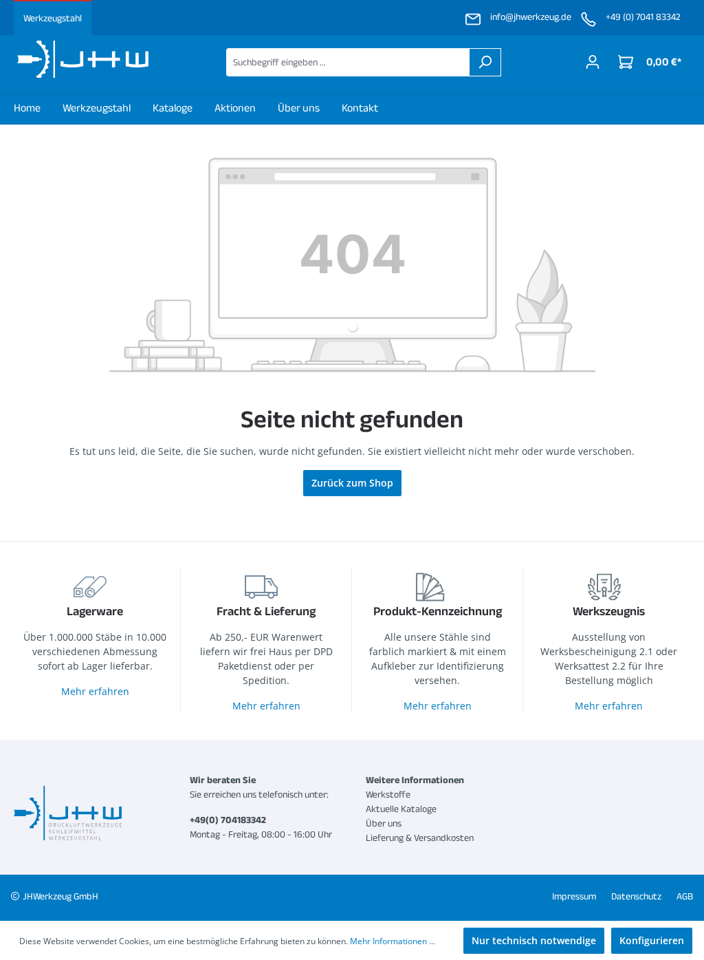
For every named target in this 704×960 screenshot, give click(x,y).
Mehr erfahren (95, 691)
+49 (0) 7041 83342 (643, 16)
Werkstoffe (388, 794)
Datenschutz (636, 896)
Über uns (384, 823)
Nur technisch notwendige (534, 940)
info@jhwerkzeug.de (530, 16)
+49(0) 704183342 (228, 819)
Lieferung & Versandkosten (420, 837)
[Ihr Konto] (592, 62)
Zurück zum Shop (352, 482)
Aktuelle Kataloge (401, 808)
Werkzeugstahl (52, 17)
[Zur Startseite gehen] (82, 59)
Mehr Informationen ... (392, 941)
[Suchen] (485, 62)
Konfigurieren (651, 940)
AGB (684, 896)
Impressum (574, 896)
